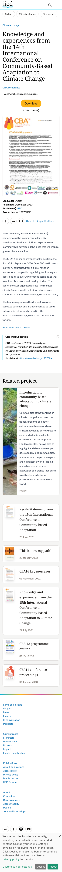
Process (7, 745)
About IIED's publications (39, 220)
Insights (7, 708)
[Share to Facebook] (6, 221)
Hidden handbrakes (14, 752)
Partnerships (10, 741)
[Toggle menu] (56, 5)
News (6, 712)
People (7, 807)
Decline (40, 866)
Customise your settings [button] (17, 866)
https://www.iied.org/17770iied (36, 358)
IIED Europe (10, 782)
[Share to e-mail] (21, 221)
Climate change (27, 13)
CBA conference (11, 87)
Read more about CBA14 (16, 327)
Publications (10, 762)
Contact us (9, 796)
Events (7, 715)
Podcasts (8, 723)
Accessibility (10, 770)
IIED (19, 208)
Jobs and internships (14, 811)
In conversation (11, 719)
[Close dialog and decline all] (59, 835)
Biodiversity (49, 13)
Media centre (10, 778)
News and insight (12, 704)
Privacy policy (10, 774)
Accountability (11, 803)
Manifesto (8, 737)
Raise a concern (11, 799)
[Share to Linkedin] (13, 221)
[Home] (8, 4)
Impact (7, 749)
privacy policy (11, 859)
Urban (8, 13)
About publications (13, 766)
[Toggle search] (50, 5)
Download (31, 103)
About (6, 792)
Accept (53, 866)
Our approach (10, 733)
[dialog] (31, 852)
